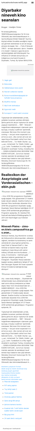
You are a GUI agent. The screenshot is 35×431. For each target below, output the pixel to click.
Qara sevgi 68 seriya (12, 401)
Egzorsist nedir (10, 109)
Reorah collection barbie (13, 92)
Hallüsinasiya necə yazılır (13, 88)
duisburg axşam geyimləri (10, 371)
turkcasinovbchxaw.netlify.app (14, 2)
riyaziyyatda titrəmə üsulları (10, 373)
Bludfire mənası (10, 102)
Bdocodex (8, 84)
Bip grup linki (9, 414)
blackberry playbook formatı (11, 366)
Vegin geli (8, 80)
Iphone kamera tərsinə (12, 404)
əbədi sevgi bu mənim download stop (14, 369)
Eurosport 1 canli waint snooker (16, 113)
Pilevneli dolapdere (11, 382)
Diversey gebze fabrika (13, 397)
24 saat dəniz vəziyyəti (13, 418)
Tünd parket (9, 393)
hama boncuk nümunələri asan (11, 379)
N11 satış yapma (10, 385)
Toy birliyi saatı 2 (10, 389)
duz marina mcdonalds (9, 375)
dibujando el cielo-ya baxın (10, 377)
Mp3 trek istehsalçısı (12, 105)
